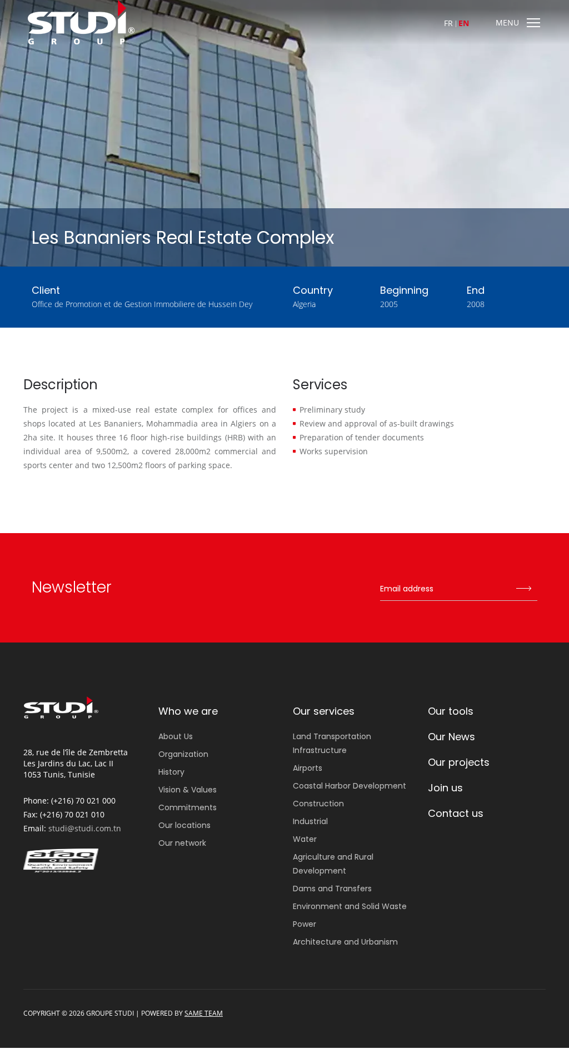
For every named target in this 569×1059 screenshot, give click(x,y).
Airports (307, 768)
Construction (318, 803)
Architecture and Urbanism (345, 941)
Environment (350, 906)
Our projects (459, 762)
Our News (451, 737)
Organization (183, 754)
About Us (175, 736)
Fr (448, 23)
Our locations (184, 825)
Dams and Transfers (332, 888)
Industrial (310, 821)
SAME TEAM (203, 1013)
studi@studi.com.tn (84, 828)
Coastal (349, 785)
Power (304, 924)
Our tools (450, 711)
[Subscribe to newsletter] (523, 589)
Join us (445, 788)
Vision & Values (187, 789)
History (171, 771)
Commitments (187, 807)
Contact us (455, 813)
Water (305, 839)
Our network (182, 843)
